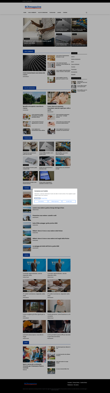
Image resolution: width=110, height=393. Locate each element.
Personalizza (41, 201)
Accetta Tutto (69, 201)
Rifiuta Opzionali (55, 201)
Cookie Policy (37, 198)
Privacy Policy (44, 198)
